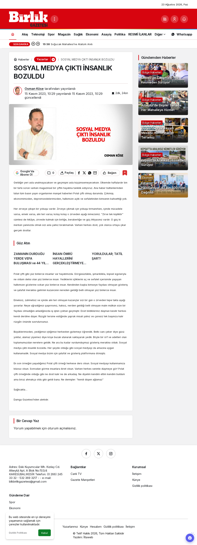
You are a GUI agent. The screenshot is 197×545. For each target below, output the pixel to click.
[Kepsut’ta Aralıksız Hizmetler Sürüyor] (163, 158)
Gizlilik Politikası (18, 532)
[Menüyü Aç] (54, 19)
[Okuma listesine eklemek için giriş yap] (125, 173)
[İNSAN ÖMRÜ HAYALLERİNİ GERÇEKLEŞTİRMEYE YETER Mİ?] (71, 257)
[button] (165, 19)
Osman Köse (34, 89)
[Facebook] (86, 453)
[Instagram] (110, 453)
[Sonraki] (38, 44)
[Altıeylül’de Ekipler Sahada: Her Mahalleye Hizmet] (163, 103)
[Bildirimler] (184, 19)
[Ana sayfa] (12, 34)
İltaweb (88, 537)
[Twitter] (98, 453)
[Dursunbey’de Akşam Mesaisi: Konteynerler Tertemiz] (163, 130)
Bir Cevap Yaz (28, 421)
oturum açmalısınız (62, 428)
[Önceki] (33, 44)
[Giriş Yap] (174, 19)
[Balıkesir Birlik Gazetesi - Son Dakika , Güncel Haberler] (28, 19)
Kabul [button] (44, 533)
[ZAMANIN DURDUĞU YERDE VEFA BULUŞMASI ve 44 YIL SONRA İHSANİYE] (32, 257)
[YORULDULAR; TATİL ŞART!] (110, 257)
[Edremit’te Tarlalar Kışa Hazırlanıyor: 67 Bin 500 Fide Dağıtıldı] (163, 185)
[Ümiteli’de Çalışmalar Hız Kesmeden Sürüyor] (163, 75)
